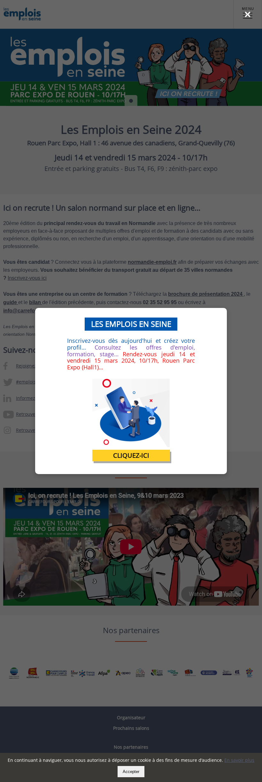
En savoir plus (239, 760)
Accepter (131, 771)
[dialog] (131, 391)
